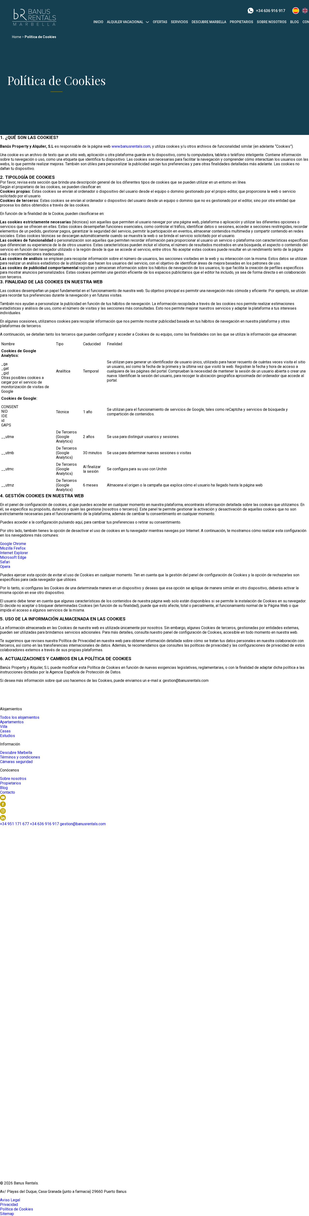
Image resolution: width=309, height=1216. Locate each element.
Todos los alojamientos (19, 717)
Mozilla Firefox (13, 548)
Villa (3, 726)
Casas (5, 731)
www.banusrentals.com (131, 146)
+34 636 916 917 (270, 10)
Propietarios (241, 22)
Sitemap (7, 1213)
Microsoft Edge (13, 557)
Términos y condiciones (20, 757)
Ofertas (160, 22)
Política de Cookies (16, 1209)
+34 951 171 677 (14, 824)
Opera (5, 566)
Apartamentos (12, 722)
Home (16, 37)
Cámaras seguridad (16, 761)
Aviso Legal (10, 1200)
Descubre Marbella (209, 22)
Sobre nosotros (272, 22)
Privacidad (9, 1204)
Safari (5, 562)
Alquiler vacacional (125, 22)
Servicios (179, 22)
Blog (294, 22)
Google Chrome (13, 543)
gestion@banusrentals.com (83, 824)
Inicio (98, 22)
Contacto (7, 792)
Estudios (7, 735)
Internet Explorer (14, 553)
